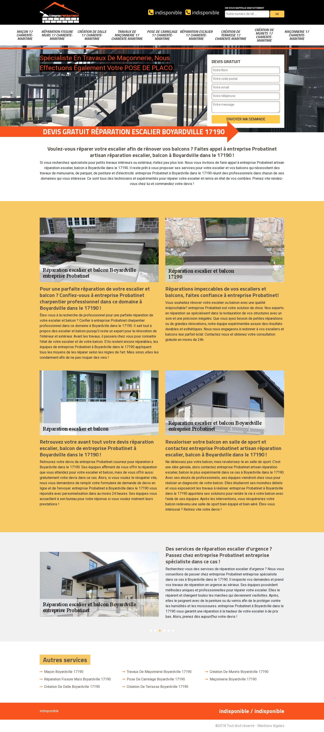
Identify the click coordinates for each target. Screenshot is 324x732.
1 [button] (151, 630)
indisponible (168, 12)
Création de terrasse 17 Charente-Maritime (230, 35)
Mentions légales (270, 726)
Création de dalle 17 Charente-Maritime (91, 35)
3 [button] (160, 630)
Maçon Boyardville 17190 (63, 672)
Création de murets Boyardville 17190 (239, 672)
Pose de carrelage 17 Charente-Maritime (162, 35)
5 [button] (169, 630)
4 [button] (164, 630)
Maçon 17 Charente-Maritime (25, 35)
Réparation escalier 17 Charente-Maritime (196, 35)
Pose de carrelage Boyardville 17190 (156, 679)
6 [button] (173, 630)
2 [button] (155, 630)
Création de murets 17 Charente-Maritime (264, 35)
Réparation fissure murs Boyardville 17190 (77, 679)
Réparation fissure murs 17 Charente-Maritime (57, 35)
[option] (162, 584)
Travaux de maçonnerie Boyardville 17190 (159, 672)
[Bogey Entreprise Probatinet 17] (59, 12)
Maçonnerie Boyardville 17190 (233, 679)
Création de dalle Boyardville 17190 (72, 687)
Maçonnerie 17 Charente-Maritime (297, 35)
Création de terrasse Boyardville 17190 (157, 687)
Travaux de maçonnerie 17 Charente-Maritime (126, 35)
